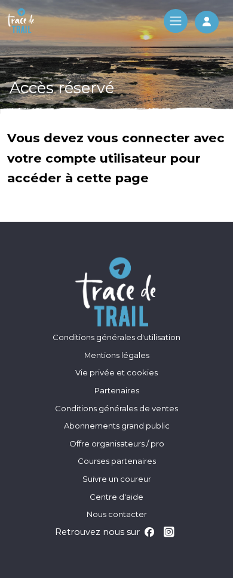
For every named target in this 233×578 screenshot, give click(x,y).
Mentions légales (116, 355)
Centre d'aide (116, 496)
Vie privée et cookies (116, 372)
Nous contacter (117, 514)
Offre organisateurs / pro (116, 443)
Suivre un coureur (116, 479)
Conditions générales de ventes (116, 408)
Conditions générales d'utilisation (116, 337)
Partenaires (116, 390)
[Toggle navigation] (176, 21)
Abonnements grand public (117, 425)
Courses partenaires (117, 461)
